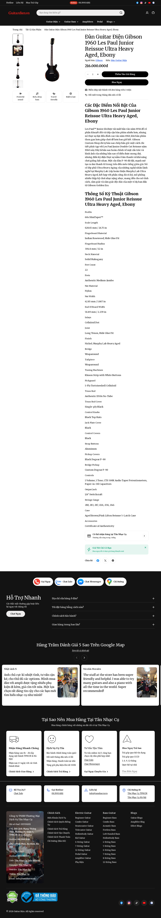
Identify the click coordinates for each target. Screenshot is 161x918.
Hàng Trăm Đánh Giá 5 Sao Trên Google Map (81, 644)
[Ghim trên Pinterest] (113, 561)
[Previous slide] (77, 658)
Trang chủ (17, 29)
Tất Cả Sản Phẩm (33, 29)
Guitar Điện (19, 911)
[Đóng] (145, 547)
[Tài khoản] (147, 12)
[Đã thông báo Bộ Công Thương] (39, 897)
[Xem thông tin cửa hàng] (144, 536)
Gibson (99, 60)
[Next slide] (84, 658)
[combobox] (80, 13)
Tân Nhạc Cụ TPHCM (137, 793)
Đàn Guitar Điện (119, 60)
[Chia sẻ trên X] (105, 561)
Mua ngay (117, 82)
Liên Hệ (19, 3)
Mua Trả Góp (32, 3)
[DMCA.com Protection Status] (12, 897)
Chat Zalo (88, 760)
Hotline (9, 3)
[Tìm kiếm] (121, 12)
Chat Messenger (92, 764)
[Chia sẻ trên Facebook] (98, 561)
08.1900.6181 (57, 793)
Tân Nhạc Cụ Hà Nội (137, 797)
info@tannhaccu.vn (98, 793)
